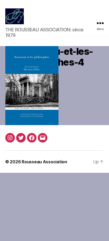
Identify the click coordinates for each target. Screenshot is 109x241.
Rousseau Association (44, 161)
